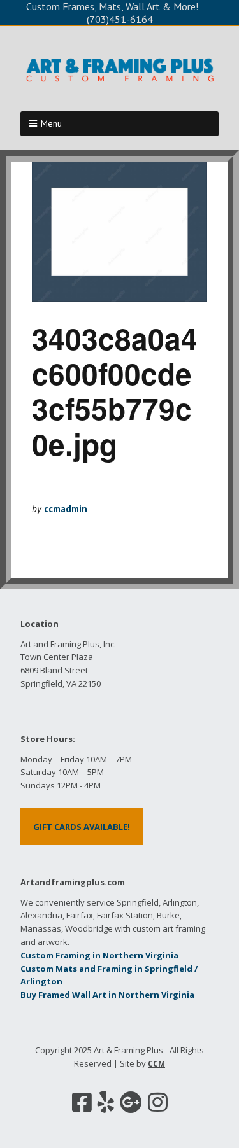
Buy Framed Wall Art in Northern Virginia (107, 994)
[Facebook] (82, 1102)
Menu (51, 123)
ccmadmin (65, 509)
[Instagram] (158, 1102)
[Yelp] (106, 1102)
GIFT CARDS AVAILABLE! (81, 826)
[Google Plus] (131, 1102)
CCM (156, 1063)
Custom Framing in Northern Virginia (99, 955)
